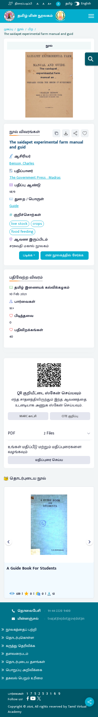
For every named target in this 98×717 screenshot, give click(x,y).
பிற (30, 29)
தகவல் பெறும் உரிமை (24, 678)
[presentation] (8, 542)
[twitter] (39, 698)
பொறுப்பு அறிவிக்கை (24, 670)
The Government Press (27, 177)
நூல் (20, 29)
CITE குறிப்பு (70, 416)
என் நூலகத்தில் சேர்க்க (64, 255)
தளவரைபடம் (17, 653)
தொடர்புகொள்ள (20, 637)
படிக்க (28, 255)
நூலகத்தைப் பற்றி (21, 629)
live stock (19, 224)
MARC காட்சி (28, 416)
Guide (14, 206)
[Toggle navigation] (91, 16)
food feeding (22, 232)
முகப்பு (8, 29)
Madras (55, 177)
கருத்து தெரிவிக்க (20, 646)
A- (38, 4)
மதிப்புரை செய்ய (49, 460)
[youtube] (33, 698)
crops (37, 224)
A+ (49, 4)
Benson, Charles (21, 163)
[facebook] (28, 698)
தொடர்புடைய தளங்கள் (25, 662)
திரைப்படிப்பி (23, 3)
